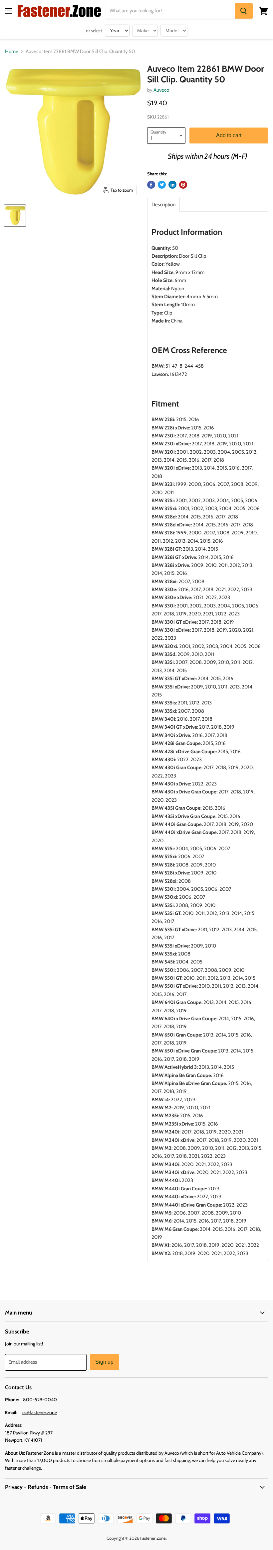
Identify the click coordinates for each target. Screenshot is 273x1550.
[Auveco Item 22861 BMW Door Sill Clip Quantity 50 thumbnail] (15, 215)
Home (11, 51)
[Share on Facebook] (151, 185)
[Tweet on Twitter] (162, 185)
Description (163, 204)
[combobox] (170, 11)
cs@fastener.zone (39, 1412)
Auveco (161, 90)
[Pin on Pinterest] (183, 185)
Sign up (104, 1362)
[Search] (244, 11)
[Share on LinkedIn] (172, 185)
